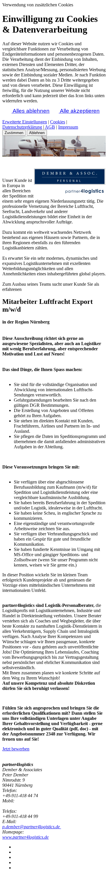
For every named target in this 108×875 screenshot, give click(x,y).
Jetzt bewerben (15, 748)
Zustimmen (14, 133)
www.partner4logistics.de (25, 837)
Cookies (57, 121)
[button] (7, 111)
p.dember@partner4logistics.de (31, 826)
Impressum (68, 127)
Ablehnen (37, 133)
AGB (50, 127)
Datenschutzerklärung (22, 127)
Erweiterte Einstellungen (24, 121)
